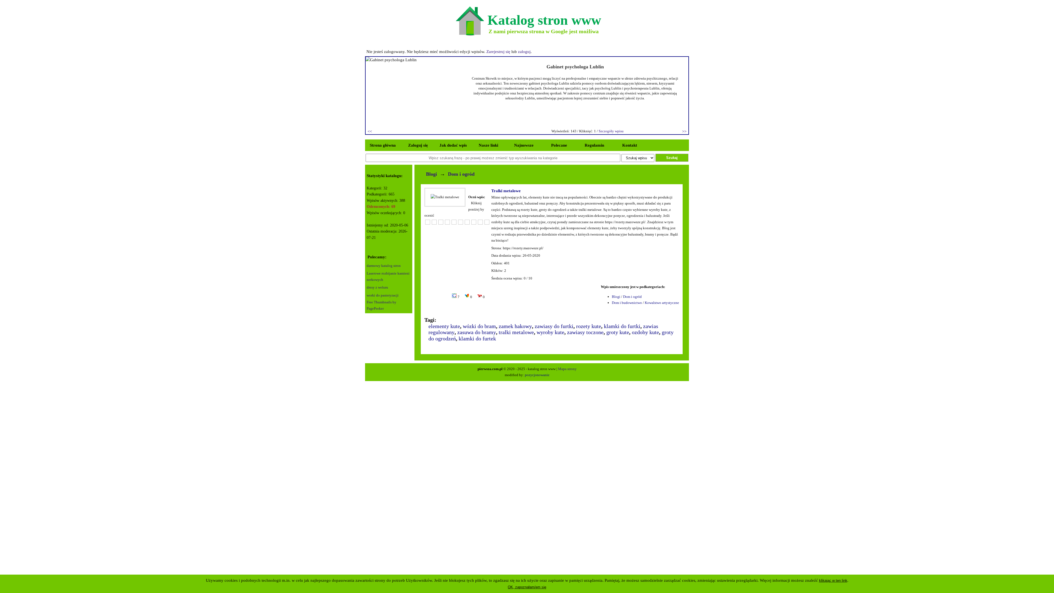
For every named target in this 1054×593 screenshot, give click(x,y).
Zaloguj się (418, 145)
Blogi (431, 174)
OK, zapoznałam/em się (527, 587)
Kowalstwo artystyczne (662, 303)
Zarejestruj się (498, 51)
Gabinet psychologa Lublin (575, 66)
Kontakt (629, 145)
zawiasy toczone (585, 332)
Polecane (559, 145)
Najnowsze (524, 145)
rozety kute (588, 326)
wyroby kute (550, 332)
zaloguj (524, 51)
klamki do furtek (477, 338)
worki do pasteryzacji (383, 295)
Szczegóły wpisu (611, 131)
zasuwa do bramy (476, 332)
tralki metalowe (516, 332)
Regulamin (594, 145)
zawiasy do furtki (554, 326)
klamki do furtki (622, 326)
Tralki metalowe (506, 191)
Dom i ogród (461, 174)
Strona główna (383, 145)
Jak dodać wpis (453, 145)
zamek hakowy (515, 326)
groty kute (617, 332)
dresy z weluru (377, 287)
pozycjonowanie (537, 375)
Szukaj (672, 158)
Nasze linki (488, 145)
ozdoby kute (645, 332)
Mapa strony (567, 369)
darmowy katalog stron (384, 266)
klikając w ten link (833, 580)
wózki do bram (479, 326)
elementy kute (444, 326)
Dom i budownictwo (627, 303)
